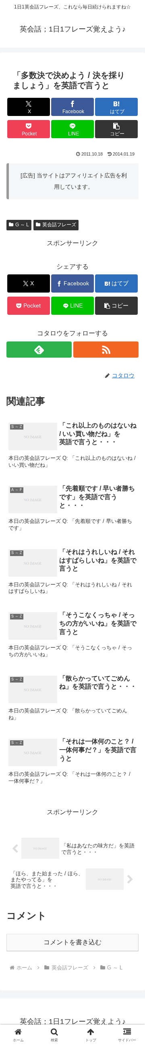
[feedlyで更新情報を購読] (39, 349)
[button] (116, 129)
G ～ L (22, 225)
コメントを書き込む (73, 942)
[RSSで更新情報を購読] (106, 349)
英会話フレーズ (59, 225)
